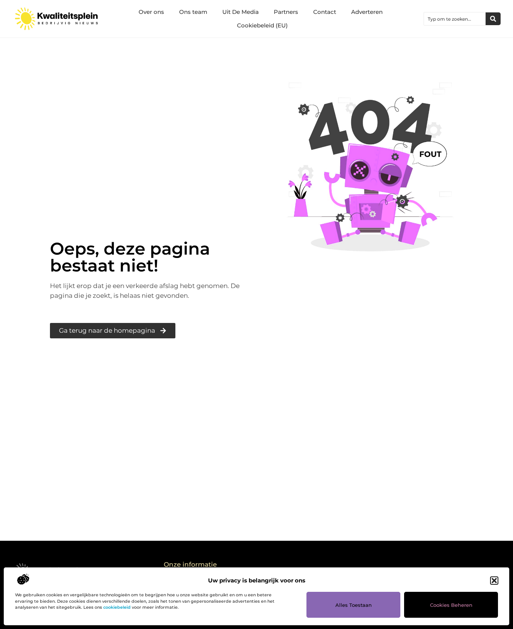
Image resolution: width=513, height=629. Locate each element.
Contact (324, 11)
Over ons (151, 11)
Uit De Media (240, 11)
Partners (286, 11)
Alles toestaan (353, 605)
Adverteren (367, 11)
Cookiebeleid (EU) (262, 25)
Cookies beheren (451, 605)
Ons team (193, 11)
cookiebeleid (117, 607)
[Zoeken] (493, 18)
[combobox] (455, 18)
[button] (494, 580)
